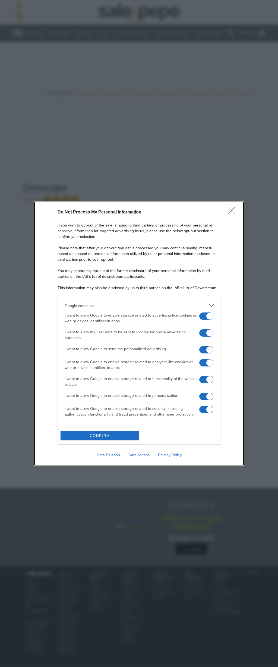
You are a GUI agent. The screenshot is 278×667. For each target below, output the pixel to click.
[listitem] (139, 305)
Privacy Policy (170, 455)
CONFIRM (100, 436)
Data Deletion (108, 455)
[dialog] (139, 333)
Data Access (139, 455)
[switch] (206, 316)
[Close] (233, 212)
